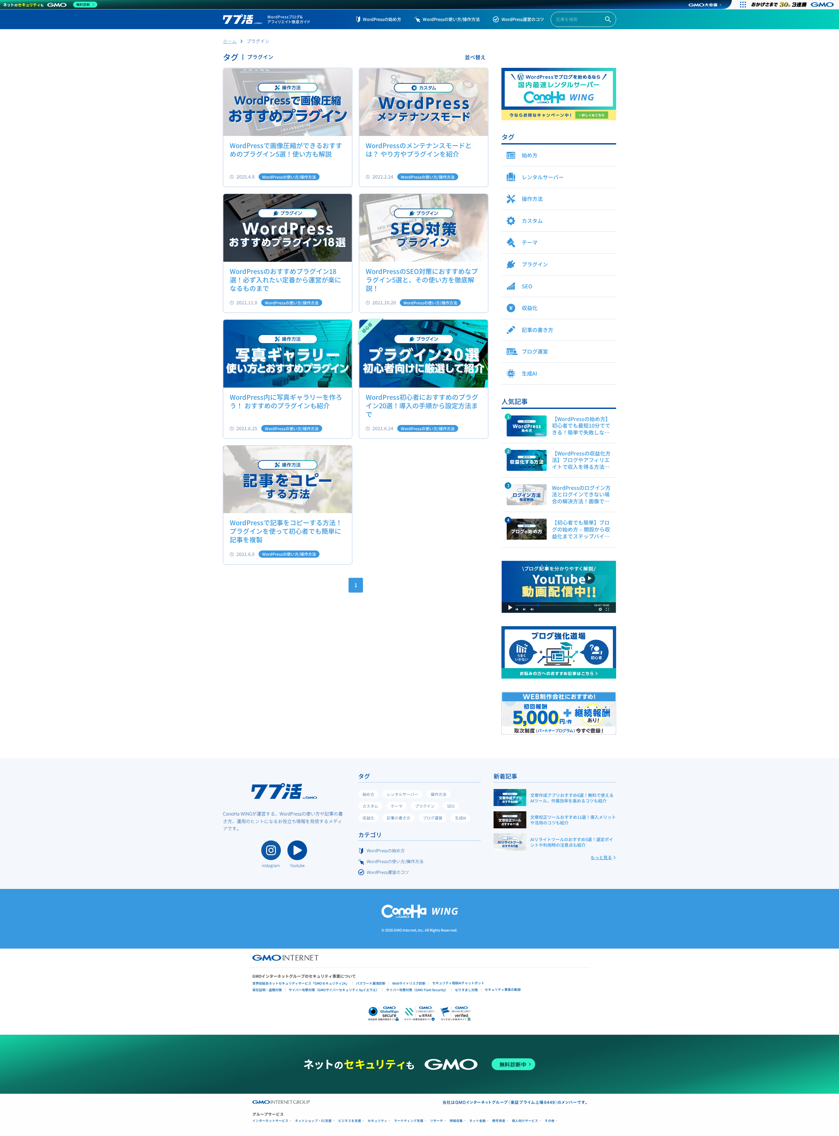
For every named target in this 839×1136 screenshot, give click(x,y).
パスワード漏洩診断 (370, 983)
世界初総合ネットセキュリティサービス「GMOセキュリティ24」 (300, 983)
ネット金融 (477, 1121)
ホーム (230, 41)
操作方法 (438, 794)
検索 (608, 19)
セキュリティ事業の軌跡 (503, 989)
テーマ (396, 806)
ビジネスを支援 (349, 1121)
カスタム (370, 806)
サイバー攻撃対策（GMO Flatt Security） (417, 989)
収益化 (368, 817)
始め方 (368, 794)
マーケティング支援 (408, 1121)
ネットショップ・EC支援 (313, 1121)
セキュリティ (377, 1121)
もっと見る (601, 857)
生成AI (460, 817)
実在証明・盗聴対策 (267, 989)
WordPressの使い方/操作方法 (451, 19)
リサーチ (436, 1121)
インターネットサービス (270, 1121)
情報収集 (456, 1121)
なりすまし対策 (466, 989)
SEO (451, 806)
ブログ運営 (432, 817)
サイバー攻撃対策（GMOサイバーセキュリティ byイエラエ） (334, 989)
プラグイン (425, 806)
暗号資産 (498, 1121)
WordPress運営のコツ (522, 19)
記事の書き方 (398, 817)
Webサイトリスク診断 (408, 983)
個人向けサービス (525, 1121)
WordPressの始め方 (382, 19)
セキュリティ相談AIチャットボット (458, 982)
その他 (550, 1121)
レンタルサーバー (402, 794)
